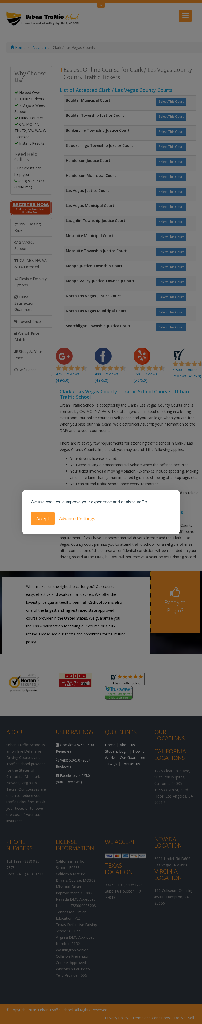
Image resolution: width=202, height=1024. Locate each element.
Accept (42, 518)
